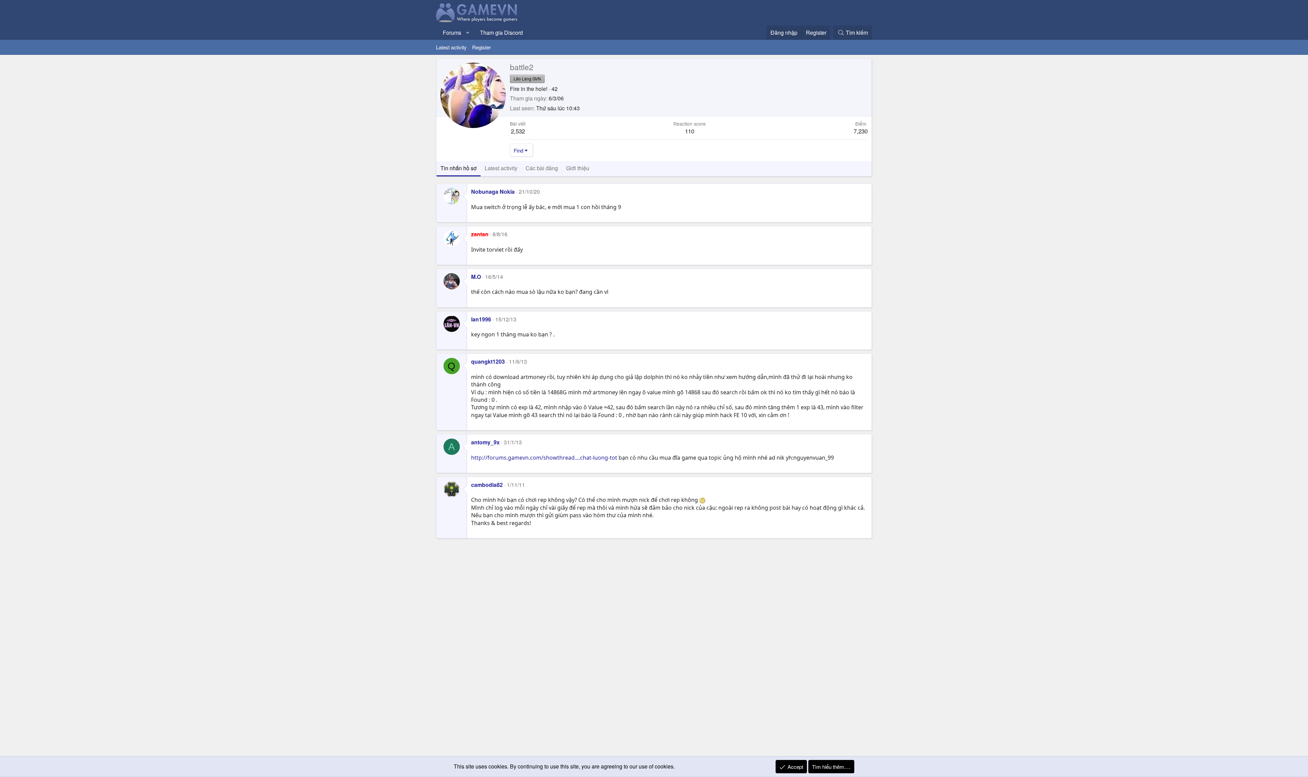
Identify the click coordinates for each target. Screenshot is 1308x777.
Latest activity (451, 47)
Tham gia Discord (501, 32)
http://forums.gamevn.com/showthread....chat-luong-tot (544, 457)
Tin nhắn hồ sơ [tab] (458, 168)
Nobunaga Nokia (493, 191)
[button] (467, 33)
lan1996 (481, 319)
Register (481, 47)
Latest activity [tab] (501, 168)
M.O (476, 277)
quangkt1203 (488, 361)
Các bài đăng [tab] (542, 168)
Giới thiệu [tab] (577, 168)
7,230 (861, 131)
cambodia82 (487, 485)
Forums (452, 32)
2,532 (518, 131)
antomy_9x (485, 442)
